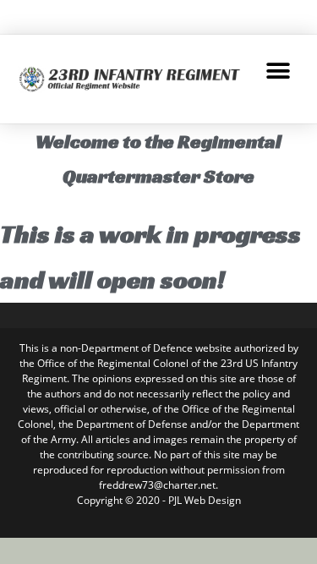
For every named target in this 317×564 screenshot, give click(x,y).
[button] (279, 71)
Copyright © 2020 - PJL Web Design (159, 500)
